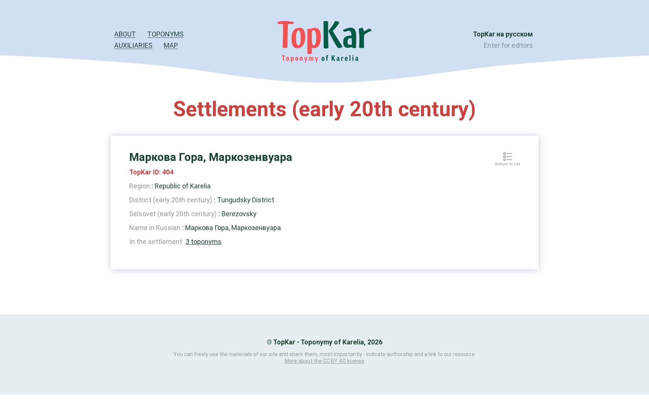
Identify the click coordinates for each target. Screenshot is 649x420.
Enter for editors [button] (508, 45)
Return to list (507, 164)
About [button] (125, 34)
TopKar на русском (503, 34)
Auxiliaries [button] (133, 45)
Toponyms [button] (165, 34)
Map (171, 45)
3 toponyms (204, 242)
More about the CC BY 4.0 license (324, 361)
